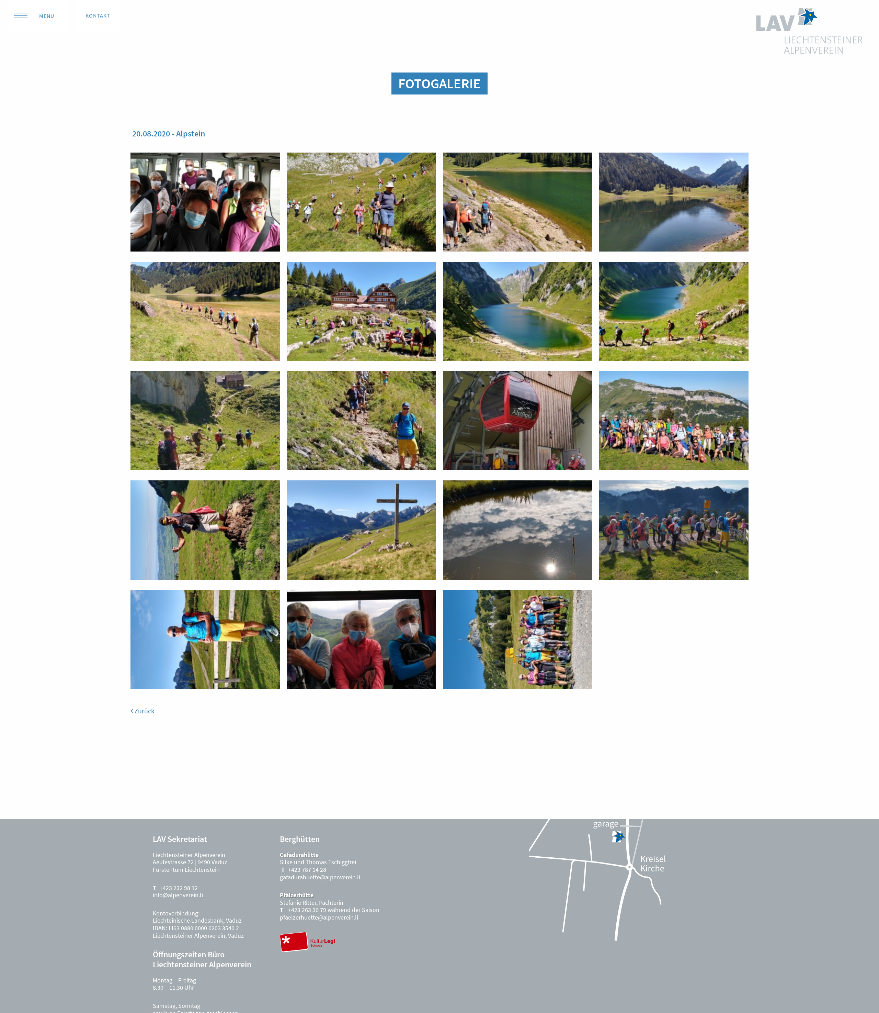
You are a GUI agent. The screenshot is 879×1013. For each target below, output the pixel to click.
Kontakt (97, 15)
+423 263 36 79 (306, 910)
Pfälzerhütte (296, 895)
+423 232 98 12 (179, 888)
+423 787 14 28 (307, 869)
